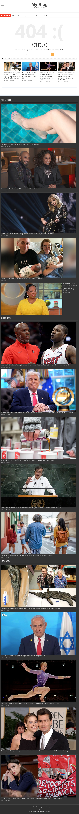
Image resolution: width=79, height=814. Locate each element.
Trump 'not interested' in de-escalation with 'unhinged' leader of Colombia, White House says (31, 508)
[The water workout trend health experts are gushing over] (38, 123)
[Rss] (39, 809)
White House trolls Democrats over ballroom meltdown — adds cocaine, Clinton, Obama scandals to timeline (37, 412)
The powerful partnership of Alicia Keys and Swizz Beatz (19, 189)
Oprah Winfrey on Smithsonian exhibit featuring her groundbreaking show (70, 287)
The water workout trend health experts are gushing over (20, 144)
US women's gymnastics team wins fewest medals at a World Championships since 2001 (35, 16)
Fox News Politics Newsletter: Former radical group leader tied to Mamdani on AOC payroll (31, 798)
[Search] (52, 54)
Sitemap (48, 807)
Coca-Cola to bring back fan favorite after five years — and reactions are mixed (27, 460)
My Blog (40, 4)
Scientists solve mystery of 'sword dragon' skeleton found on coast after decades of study (12, 75)
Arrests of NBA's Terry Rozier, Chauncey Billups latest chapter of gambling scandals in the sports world (35, 365)
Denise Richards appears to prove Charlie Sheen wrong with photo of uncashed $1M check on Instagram (66, 76)
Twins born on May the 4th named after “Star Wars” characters (22, 278)
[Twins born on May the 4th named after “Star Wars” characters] (38, 258)
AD (36, 807)
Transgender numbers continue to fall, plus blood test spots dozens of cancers (27, 555)
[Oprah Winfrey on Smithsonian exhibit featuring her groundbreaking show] (31, 299)
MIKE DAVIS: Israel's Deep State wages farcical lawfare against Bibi (30, 75)
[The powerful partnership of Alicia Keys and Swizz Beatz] (38, 168)
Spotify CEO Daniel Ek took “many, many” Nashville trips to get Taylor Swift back (27, 234)
